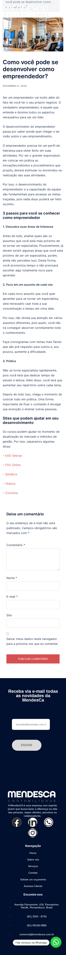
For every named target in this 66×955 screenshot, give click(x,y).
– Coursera (10, 493)
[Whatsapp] (48, 822)
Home (33, 852)
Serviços (33, 866)
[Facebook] (16, 822)
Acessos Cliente (33, 886)
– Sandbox (10, 474)
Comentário (15, 545)
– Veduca (9, 483)
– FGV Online (12, 465)
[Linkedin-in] (32, 822)
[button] (58, 10)
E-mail (12, 596)
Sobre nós (33, 859)
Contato (33, 872)
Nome (11, 578)
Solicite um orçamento (33, 879)
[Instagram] (32, 832)
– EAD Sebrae (12, 455)
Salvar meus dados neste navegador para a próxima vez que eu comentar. (32, 641)
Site (9, 615)
